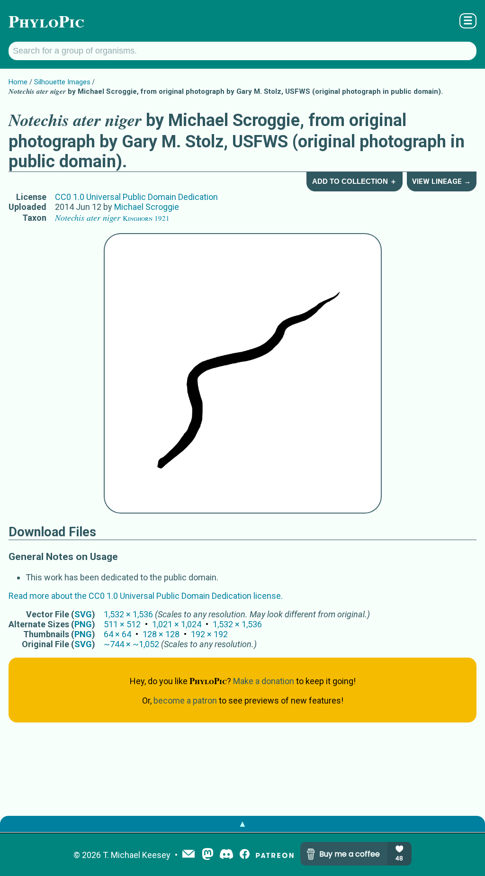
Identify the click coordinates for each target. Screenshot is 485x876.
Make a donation (263, 681)
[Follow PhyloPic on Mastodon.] (208, 855)
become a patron (185, 700)
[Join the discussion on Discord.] (226, 855)
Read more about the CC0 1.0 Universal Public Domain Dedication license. (146, 596)
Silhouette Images (62, 82)
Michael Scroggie (146, 207)
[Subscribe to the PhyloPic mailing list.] (188, 854)
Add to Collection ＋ (354, 181)
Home (18, 82)
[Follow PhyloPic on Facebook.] (245, 855)
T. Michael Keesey (137, 855)
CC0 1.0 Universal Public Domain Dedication (136, 197)
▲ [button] (242, 824)
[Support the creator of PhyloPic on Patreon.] (275, 855)
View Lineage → (441, 181)
